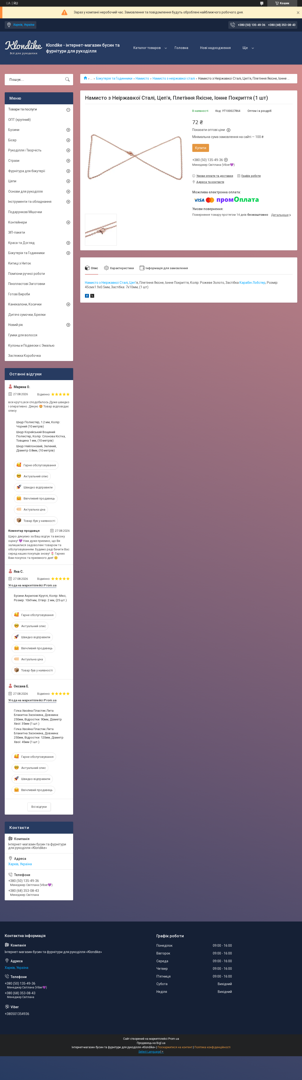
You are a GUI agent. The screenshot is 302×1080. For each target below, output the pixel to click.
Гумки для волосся (22, 335)
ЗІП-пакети (16, 232)
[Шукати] (67, 79)
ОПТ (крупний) (19, 120)
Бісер (12, 140)
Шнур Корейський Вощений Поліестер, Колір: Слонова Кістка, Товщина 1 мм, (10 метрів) (41, 436)
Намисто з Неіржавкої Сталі (106, 282)
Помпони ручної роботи (26, 274)
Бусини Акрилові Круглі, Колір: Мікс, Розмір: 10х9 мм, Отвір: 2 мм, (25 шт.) (40, 598)
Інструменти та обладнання (29, 201)
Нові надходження (215, 48)
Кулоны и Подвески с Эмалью (31, 345)
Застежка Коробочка (24, 355)
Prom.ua (173, 1038)
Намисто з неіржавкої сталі (174, 78)
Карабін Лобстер (252, 282)
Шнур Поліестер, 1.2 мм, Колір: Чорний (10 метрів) (38, 424)
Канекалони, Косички (25, 304)
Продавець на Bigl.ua (151, 1043)
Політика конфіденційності (212, 1047)
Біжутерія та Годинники (114, 78)
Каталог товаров (147, 48)
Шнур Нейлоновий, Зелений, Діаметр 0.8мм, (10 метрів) (36, 448)
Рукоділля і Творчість (25, 150)
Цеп (132, 282)
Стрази (13, 160)
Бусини (13, 130)
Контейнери (17, 222)
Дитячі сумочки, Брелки (27, 315)
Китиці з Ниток (19, 263)
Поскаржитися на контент (175, 1047)
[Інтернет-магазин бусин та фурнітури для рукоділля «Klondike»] (23, 48)
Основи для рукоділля (25, 191)
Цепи (12, 181)
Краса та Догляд (21, 243)
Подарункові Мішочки (25, 212)
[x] (92, 296)
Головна (181, 48)
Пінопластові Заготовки (26, 284)
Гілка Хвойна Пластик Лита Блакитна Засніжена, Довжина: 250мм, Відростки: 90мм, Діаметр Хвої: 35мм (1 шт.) (38, 717)
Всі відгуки (39, 806)
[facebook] (87, 296)
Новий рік (15, 325)
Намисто (142, 78)
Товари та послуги (22, 109)
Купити (200, 148)
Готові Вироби (19, 294)
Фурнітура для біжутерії (26, 171)
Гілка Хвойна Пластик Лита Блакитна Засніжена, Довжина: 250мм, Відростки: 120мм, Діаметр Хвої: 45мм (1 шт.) (38, 735)
